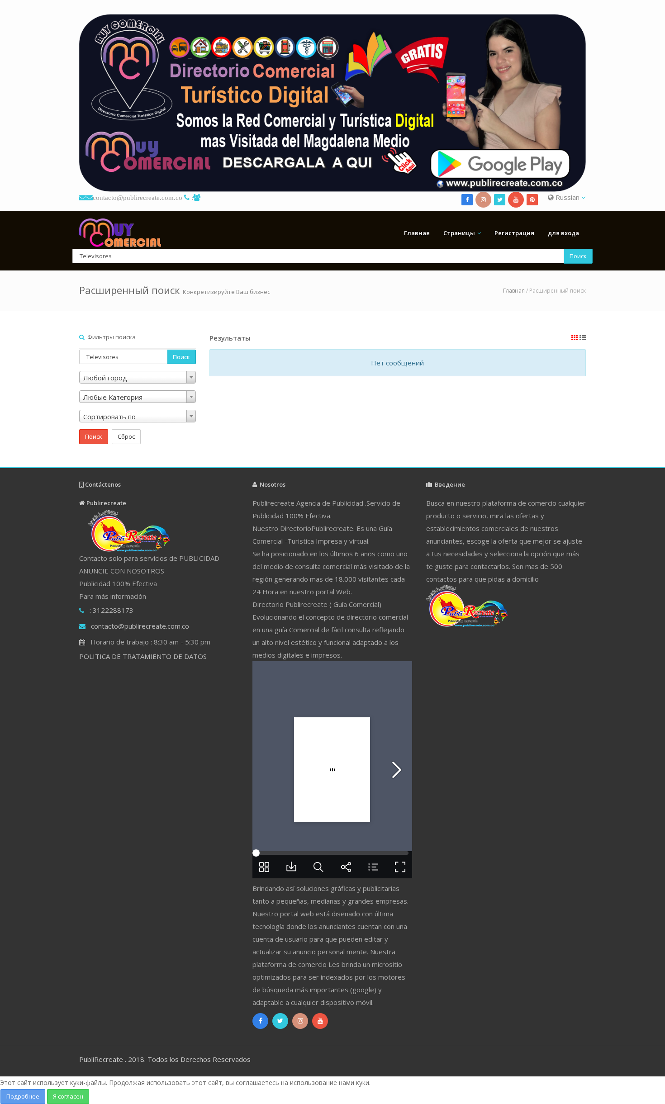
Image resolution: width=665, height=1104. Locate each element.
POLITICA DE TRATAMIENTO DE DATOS (143, 656)
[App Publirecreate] (332, 103)
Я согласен (68, 1096)
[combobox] (137, 377)
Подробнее (22, 1096)
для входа (563, 233)
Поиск (578, 256)
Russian (567, 197)
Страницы (459, 233)
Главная (417, 233)
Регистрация (514, 233)
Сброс (126, 436)
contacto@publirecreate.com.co (137, 197)
